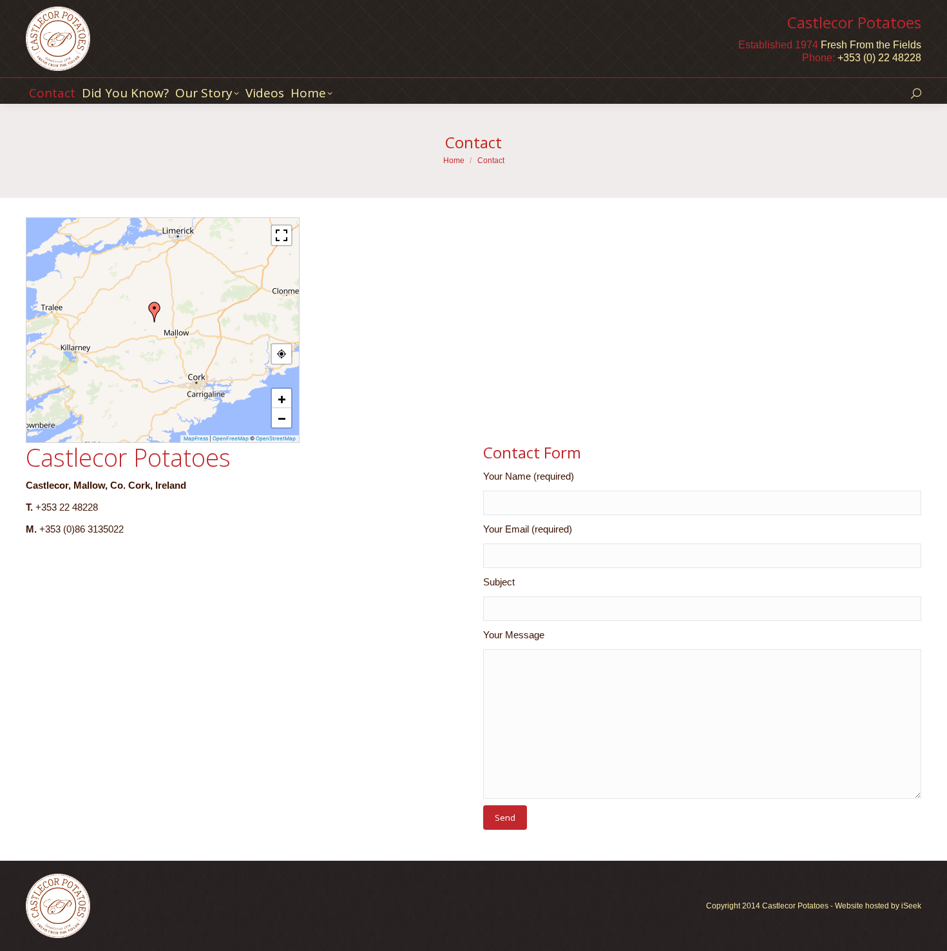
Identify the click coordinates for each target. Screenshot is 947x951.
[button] (154, 312)
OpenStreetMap (276, 438)
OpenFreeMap (231, 438)
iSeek (911, 905)
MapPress (196, 438)
